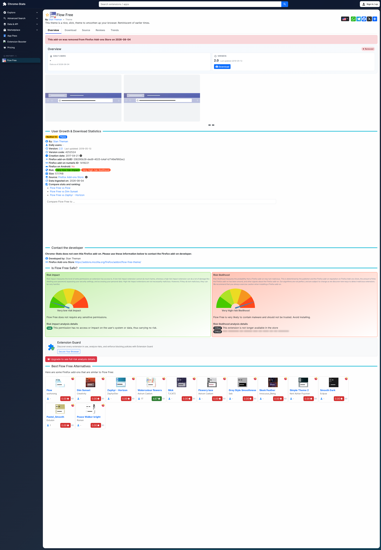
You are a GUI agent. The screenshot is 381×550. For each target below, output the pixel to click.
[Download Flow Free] (293, 62)
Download (70, 30)
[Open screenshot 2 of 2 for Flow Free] (162, 98)
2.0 (61, 148)
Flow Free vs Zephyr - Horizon (67, 195)
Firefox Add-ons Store (70, 177)
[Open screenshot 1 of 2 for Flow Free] (83, 98)
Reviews (100, 30)
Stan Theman (55, 19)
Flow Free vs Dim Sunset (64, 191)
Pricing (11, 47)
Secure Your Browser (69, 351)
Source (86, 30)
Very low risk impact (67, 169)
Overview (53, 30)
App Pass (12, 36)
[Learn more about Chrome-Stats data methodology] (86, 177)
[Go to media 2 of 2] (213, 125)
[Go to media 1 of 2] (209, 125)
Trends (115, 30)
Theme (68, 19)
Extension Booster (16, 41)
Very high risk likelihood (95, 169)
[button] (370, 4)
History (11, 56)
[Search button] (284, 4)
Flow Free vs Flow (60, 187)
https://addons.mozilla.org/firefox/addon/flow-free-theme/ (108, 262)
